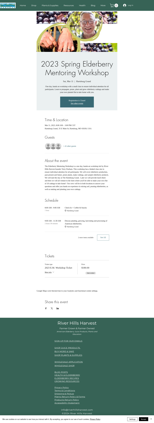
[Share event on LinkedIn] (58, 308)
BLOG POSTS (61, 372)
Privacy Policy (95, 419)
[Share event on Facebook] (46, 308)
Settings (132, 419)
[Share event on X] (52, 308)
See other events (77, 103)
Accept (143, 419)
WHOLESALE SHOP (65, 366)
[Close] (151, 419)
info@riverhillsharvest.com (77, 410)
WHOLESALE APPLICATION (69, 362)
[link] (114, 5)
